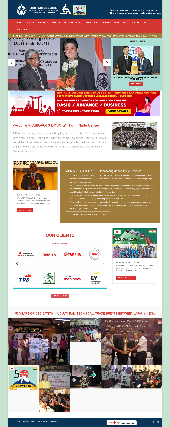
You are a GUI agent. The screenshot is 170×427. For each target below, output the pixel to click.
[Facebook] (153, 421)
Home (19, 23)
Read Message (25, 210)
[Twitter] (158, 421)
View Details (136, 83)
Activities (55, 23)
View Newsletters (126, 278)
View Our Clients (60, 295)
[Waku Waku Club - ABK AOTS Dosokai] (121, 423)
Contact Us (22, 30)
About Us (30, 23)
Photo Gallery (139, 23)
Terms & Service (42, 421)
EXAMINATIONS (91, 23)
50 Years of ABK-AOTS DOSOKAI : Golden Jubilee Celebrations (136, 78)
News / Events (121, 23)
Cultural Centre (72, 23)
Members (106, 23)
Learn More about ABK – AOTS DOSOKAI (88, 214)
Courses (42, 23)
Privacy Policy (28, 421)
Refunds (53, 421)
